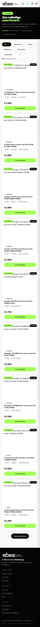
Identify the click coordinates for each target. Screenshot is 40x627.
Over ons (5, 590)
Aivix (32, 620)
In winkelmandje (20, 108)
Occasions (18, 44)
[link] (20, 87)
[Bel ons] (23, 4)
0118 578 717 (6, 606)
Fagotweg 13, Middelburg (10, 613)
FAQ (3, 597)
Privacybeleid (11, 623)
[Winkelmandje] (32, 4)
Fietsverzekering (7, 593)
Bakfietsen (8, 49)
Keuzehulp (5, 581)
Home (3, 623)
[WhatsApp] (27, 4)
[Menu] (36, 3)
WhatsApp (5, 609)
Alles (6, 44)
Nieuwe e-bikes (7, 574)
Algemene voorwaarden (24, 623)
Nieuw (31, 44)
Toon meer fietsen (20, 536)
